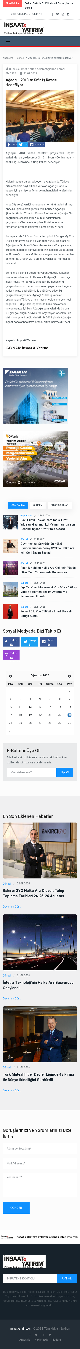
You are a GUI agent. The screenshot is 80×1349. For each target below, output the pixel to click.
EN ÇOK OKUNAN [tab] (59, 505)
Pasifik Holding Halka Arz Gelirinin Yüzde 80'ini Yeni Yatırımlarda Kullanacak (48, 570)
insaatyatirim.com (21, 1328)
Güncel (20, 58)
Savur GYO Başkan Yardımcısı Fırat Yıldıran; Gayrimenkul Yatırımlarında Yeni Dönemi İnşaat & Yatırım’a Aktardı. (48, 524)
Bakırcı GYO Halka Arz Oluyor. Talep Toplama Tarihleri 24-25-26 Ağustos (33, 893)
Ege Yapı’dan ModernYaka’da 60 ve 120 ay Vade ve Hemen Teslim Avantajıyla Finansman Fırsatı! (48, 592)
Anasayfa (8, 58)
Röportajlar (26, 515)
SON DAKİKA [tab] (18, 505)
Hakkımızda (41, 1340)
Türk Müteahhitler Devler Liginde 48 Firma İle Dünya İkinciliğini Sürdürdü (38, 1077)
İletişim (56, 1340)
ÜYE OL (67, 1278)
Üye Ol (65, 772)
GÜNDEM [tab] (37, 505)
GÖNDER (16, 1208)
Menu (8, 41)
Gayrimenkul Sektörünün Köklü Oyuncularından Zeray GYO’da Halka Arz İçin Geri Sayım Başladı (47, 548)
